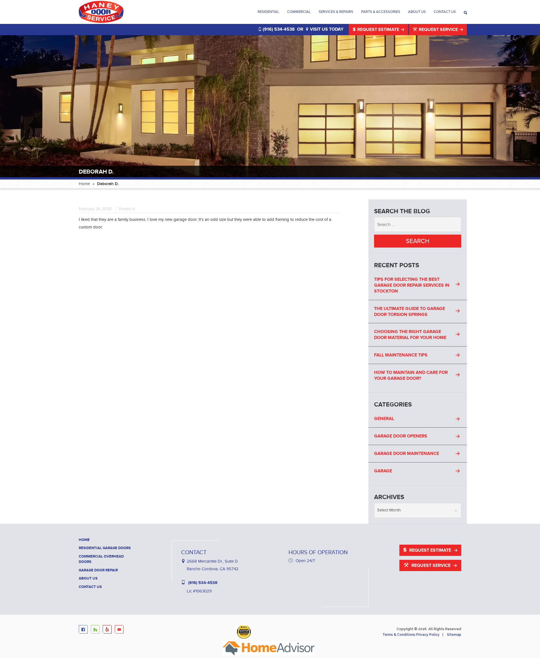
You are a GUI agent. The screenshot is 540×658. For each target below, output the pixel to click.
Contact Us (445, 12)
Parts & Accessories (380, 12)
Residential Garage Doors (105, 548)
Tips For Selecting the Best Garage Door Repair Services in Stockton (411, 285)
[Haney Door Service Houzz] (96, 630)
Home (84, 183)
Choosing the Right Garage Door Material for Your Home (410, 334)
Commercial (299, 12)
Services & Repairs (336, 12)
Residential (268, 12)
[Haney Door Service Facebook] (84, 630)
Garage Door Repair (98, 570)
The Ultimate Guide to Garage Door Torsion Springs (409, 311)
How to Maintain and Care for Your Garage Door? (411, 375)
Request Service (438, 29)
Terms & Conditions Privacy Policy (411, 635)
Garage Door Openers (400, 436)
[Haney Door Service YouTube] (120, 630)
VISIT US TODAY (326, 29)
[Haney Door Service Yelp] (108, 630)
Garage (383, 471)
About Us (417, 12)
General (384, 418)
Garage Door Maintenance (406, 453)
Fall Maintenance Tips (401, 355)
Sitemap (454, 635)
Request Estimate (378, 29)
